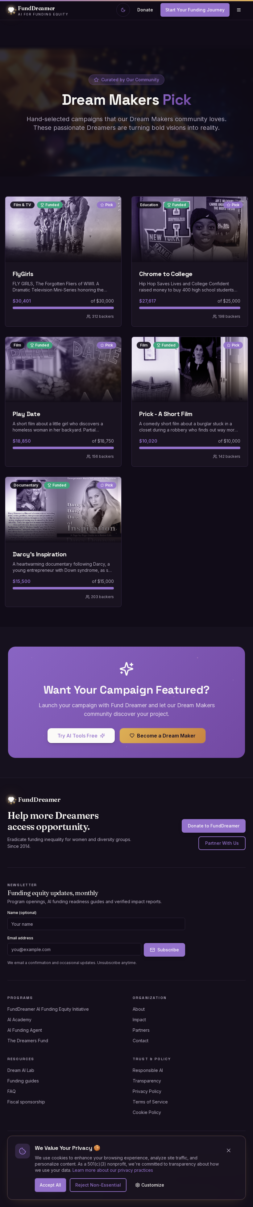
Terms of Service (150, 1101)
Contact (140, 1040)
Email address (20, 938)
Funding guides (23, 1080)
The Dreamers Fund (27, 1040)
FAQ (11, 1091)
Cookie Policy (147, 1112)
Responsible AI (148, 1070)
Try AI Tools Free (77, 736)
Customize (152, 1185)
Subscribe (168, 949)
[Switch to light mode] (123, 10)
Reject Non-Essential (98, 1185)
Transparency (147, 1080)
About (139, 1009)
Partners (141, 1030)
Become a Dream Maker (166, 736)
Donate (145, 9)
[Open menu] (239, 10)
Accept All (50, 1185)
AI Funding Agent (24, 1030)
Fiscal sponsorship (26, 1101)
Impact (139, 1019)
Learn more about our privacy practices (113, 1170)
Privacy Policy (147, 1091)
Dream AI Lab (20, 1070)
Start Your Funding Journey (195, 9)
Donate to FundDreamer (213, 825)
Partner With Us (222, 843)
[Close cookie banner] (231, 1150)
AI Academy (19, 1019)
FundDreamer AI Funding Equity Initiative (48, 1009)
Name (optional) (21, 912)
